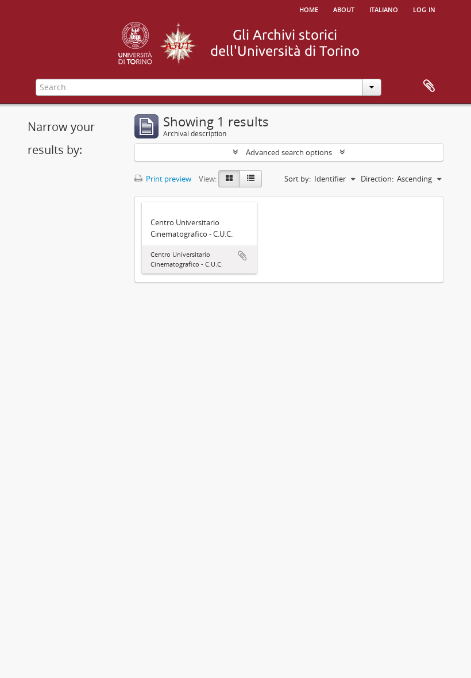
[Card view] (229, 178)
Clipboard (429, 86)
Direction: (377, 179)
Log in (424, 8)
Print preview (167, 179)
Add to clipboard (242, 255)
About (343, 8)
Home (308, 8)
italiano (383, 8)
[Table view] (251, 178)
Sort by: (297, 179)
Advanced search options (289, 152)
